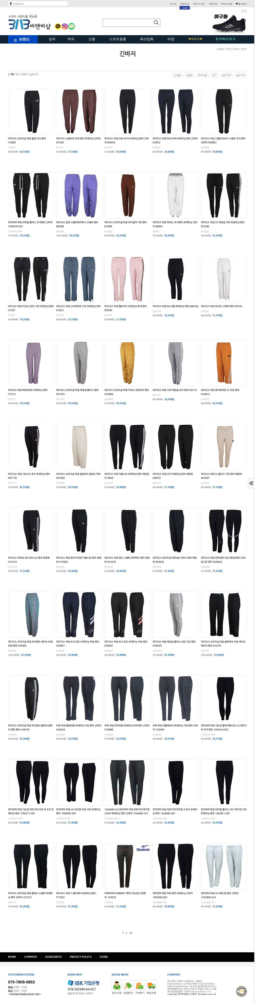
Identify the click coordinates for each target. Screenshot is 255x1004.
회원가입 (184, 4)
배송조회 (151, 992)
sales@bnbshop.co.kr (201, 991)
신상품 (177, 75)
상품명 (189, 75)
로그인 (173, 4)
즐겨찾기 (242, 4)
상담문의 (128, 992)
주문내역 (213, 4)
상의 (52, 39)
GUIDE (104, 956)
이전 (242, 11)
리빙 (171, 39)
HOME (220, 49)
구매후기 (140, 992)
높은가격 (226, 75)
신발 (91, 39)
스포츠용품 (117, 39)
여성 (235, 49)
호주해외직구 (225, 39)
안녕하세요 (18, 4)
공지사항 (117, 992)
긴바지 (243, 49)
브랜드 (24, 39)
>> (130, 933)
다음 (245, 11)
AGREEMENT (53, 956)
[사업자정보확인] (206, 983)
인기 (214, 75)
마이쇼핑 (228, 4)
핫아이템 (202, 75)
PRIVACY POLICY (81, 956)
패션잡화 (147, 39)
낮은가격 (240, 75)
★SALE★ (195, 39)
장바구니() (199, 4)
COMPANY (30, 956)
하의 (71, 39)
